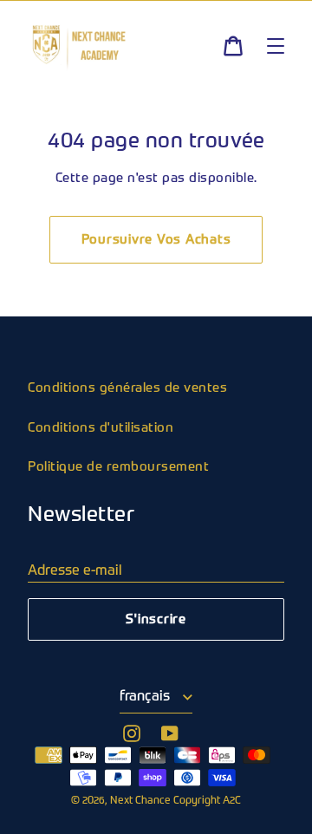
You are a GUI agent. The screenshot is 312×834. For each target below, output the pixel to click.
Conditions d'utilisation (100, 427)
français (146, 697)
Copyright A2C (207, 801)
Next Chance (141, 801)
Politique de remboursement (118, 466)
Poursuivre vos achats (156, 239)
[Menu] (276, 46)
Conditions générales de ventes (127, 387)
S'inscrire (156, 619)
